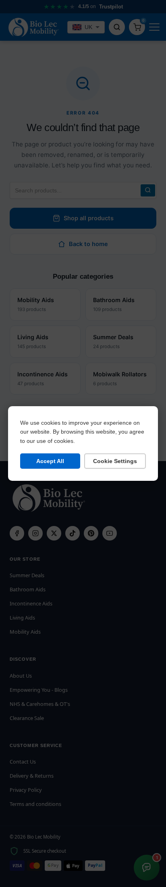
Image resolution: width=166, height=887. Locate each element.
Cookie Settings (115, 461)
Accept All (50, 461)
